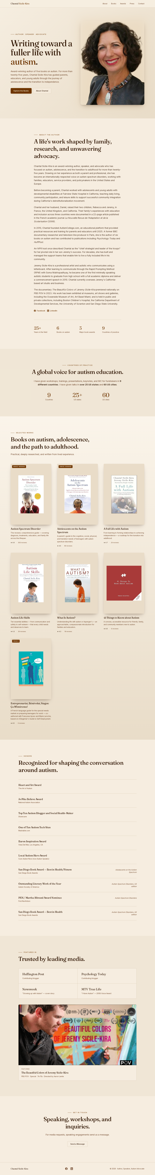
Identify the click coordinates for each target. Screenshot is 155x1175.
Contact (141, 4)
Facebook (41, 311)
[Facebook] (66, 1169)
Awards (123, 4)
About (105, 4)
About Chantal (42, 91)
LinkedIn (53, 311)
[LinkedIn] (71, 1169)
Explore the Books (21, 91)
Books (113, 4)
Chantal (20, 3)
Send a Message (77, 1144)
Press (132, 4)
